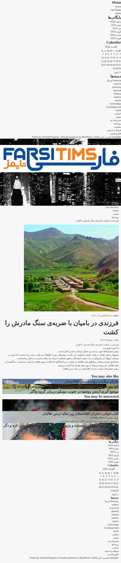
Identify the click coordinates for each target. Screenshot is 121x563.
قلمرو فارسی (115, 133)
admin (116, 315)
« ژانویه (117, 72)
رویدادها (117, 123)
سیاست (117, 127)
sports (118, 100)
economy (116, 87)
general (117, 90)
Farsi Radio (115, 10)
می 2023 (116, 28)
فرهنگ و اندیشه (114, 130)
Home (118, 6)
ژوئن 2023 (116, 25)
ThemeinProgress (50, 137)
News (118, 13)
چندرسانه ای (115, 120)
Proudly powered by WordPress (76, 137)
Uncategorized (114, 107)
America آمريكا (114, 80)
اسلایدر (118, 113)
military (117, 93)
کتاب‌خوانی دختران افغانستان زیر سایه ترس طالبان (80, 414)
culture (117, 84)
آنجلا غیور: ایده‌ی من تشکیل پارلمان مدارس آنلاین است (77, 402)
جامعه (118, 117)
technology (115, 103)
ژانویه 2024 (115, 21)
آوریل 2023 (116, 31)
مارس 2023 (115, 35)
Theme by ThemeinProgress (43, 558)
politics (117, 97)
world (118, 110)
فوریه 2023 (116, 38)
